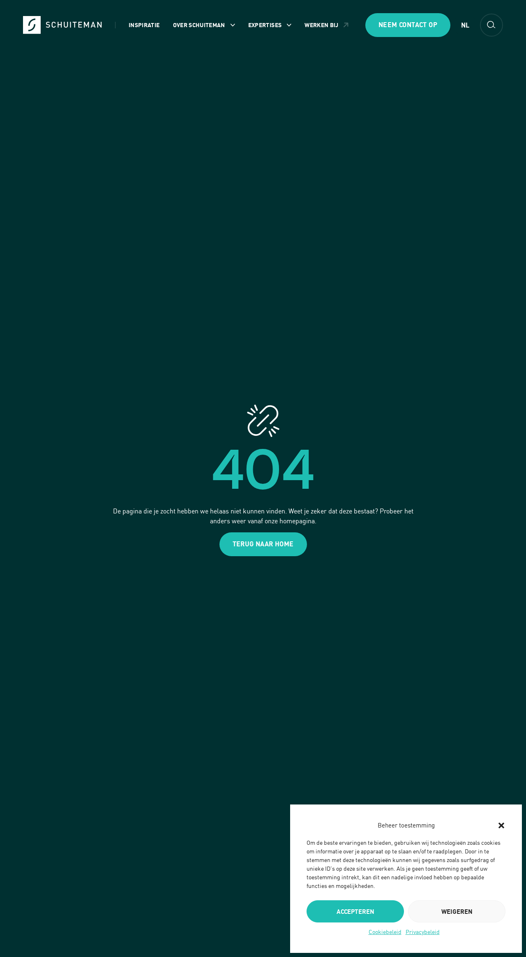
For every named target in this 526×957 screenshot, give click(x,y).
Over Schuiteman (199, 24)
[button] (501, 825)
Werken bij (322, 24)
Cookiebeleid (385, 931)
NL (465, 25)
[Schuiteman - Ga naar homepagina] (62, 25)
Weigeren (457, 911)
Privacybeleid (423, 931)
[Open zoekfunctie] (491, 25)
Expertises (265, 24)
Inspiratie (144, 24)
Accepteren (355, 911)
